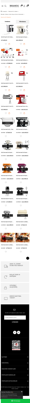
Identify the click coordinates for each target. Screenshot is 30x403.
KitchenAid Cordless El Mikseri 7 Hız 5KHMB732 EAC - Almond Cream (22, 221)
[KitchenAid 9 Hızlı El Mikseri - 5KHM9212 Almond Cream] (7, 76)
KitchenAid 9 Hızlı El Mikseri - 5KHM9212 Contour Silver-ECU (7, 106)
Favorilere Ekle (6, 44)
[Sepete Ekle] (9, 44)
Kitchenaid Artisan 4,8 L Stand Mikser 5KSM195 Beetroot (22, 175)
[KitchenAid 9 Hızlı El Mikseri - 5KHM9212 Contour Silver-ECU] (7, 99)
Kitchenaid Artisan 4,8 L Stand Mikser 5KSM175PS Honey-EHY (7, 175)
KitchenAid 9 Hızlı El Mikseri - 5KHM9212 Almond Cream (7, 83)
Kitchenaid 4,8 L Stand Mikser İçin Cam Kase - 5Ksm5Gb (7, 129)
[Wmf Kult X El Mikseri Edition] (7, 29)
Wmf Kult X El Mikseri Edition (7, 37)
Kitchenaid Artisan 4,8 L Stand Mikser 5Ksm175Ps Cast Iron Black (22, 129)
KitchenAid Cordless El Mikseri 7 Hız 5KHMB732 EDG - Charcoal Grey (22, 245)
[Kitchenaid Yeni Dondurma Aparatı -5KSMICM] (22, 99)
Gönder (15, 322)
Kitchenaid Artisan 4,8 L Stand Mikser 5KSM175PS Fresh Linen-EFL (22, 152)
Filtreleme (22, 21)
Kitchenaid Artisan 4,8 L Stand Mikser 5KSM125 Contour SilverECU (7, 221)
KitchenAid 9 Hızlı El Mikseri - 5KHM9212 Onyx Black (7, 198)
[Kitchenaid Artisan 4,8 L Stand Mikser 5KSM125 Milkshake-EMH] (22, 29)
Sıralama (7, 21)
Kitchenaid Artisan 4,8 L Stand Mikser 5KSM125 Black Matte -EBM (22, 198)
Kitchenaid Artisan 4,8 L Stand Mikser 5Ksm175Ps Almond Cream (7, 152)
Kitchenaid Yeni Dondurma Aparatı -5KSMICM (22, 106)
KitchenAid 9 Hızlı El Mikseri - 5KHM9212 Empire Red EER (22, 83)
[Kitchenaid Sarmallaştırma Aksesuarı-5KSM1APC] (7, 53)
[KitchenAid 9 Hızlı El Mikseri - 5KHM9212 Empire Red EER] (22, 76)
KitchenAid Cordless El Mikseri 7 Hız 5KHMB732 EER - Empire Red (7, 245)
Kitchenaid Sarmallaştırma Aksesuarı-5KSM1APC (7, 60)
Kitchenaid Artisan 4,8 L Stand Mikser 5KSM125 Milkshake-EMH (22, 37)
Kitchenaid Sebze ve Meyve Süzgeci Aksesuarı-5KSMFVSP (22, 60)
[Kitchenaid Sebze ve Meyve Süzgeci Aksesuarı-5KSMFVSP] (22, 53)
